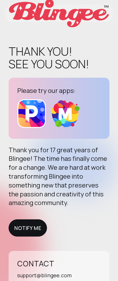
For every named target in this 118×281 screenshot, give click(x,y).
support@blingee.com (44, 275)
